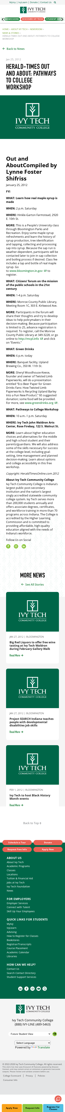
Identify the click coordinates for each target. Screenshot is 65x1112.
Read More (15, 655)
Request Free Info (17, 849)
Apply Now (12, 1107)
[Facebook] (8, 546)
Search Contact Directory (21, 973)
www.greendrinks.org (39, 403)
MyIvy (10, 923)
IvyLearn (11, 927)
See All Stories (34, 584)
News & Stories (10, 33)
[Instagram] (16, 546)
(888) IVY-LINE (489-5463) (32, 1024)
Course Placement (17, 948)
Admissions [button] (12, 19)
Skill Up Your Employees (21, 911)
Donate (48, 842)
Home (5, 29)
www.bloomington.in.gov (26, 271)
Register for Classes (53, 1108)
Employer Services (17, 903)
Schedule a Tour (17, 842)
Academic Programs (18, 866)
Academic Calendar (18, 952)
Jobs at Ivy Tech (16, 882)
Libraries (12, 956)
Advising (12, 932)
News (10, 890)
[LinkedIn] (24, 546)
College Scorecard (12, 1075)
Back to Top (31, 823)
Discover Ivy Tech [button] (32, 19)
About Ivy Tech (19, 29)
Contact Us (13, 968)
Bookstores (13, 940)
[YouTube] (38, 989)
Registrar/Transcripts (19, 944)
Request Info (32, 1107)
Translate (44, 1047)
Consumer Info (10, 1080)
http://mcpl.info (28, 339)
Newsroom (36, 29)
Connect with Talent (18, 907)
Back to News (16, 49)
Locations (12, 874)
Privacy (29, 1075)
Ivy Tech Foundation (18, 886)
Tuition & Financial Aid (20, 878)
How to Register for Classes (22, 936)
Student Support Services (21, 977)
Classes (11, 870)
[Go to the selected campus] (55, 1034)
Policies (41, 1075)
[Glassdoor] (44, 989)
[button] (46, 2)
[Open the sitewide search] (55, 2)
